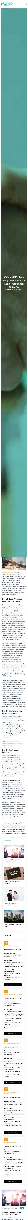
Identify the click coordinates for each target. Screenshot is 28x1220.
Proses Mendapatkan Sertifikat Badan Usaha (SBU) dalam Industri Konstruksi (12, 743)
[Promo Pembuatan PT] (6, 1139)
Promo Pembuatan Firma (12, 1043)
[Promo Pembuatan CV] (6, 943)
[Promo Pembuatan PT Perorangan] (6, 1089)
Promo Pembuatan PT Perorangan (11, 1093)
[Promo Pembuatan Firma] (6, 1040)
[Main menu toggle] (26, 4)
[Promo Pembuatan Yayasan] (6, 991)
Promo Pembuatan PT (11, 1142)
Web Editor (20, 289)
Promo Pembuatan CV (11, 946)
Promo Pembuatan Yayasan (13, 994)
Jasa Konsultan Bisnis (8, 572)
